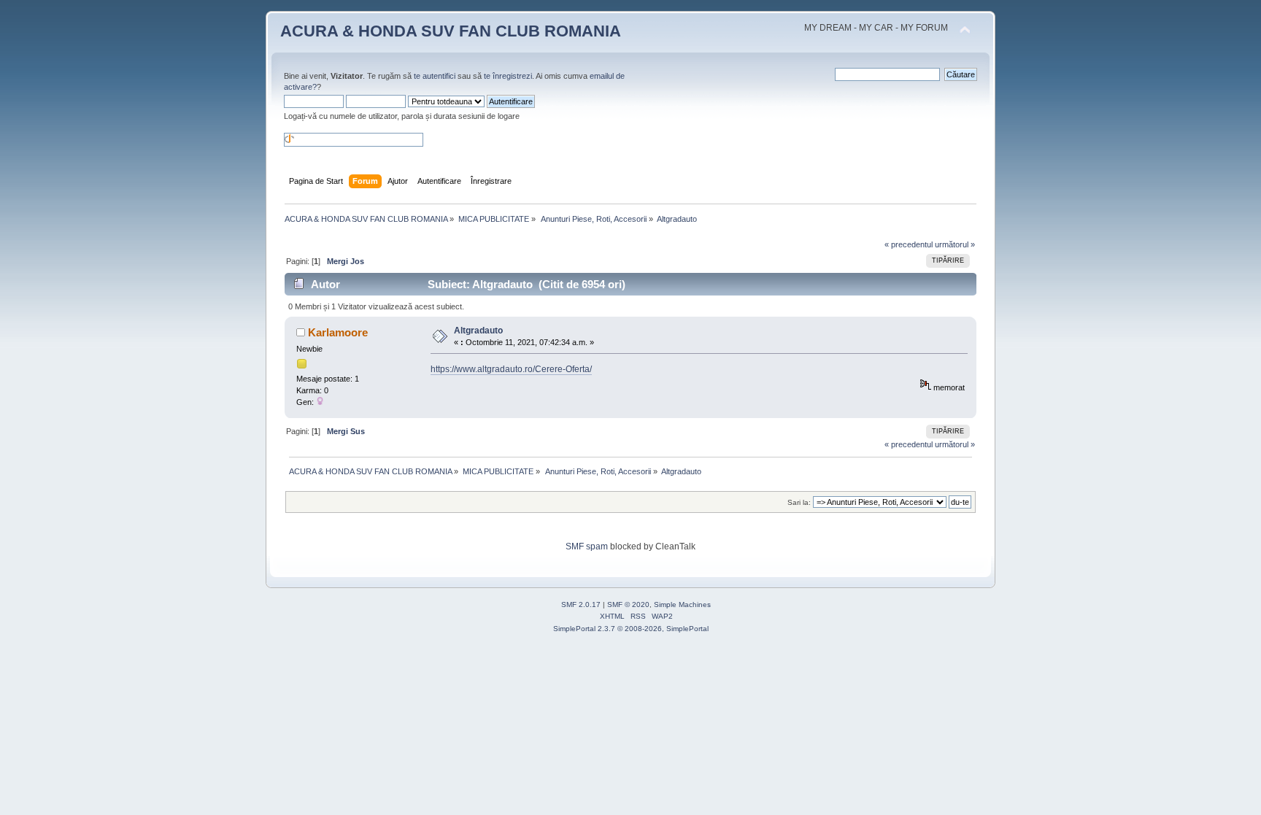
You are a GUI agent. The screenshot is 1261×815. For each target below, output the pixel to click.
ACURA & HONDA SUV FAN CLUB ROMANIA (450, 31)
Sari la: (799, 502)
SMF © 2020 (628, 604)
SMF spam (587, 546)
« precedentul (908, 244)
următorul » (955, 244)
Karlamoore (338, 332)
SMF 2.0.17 (581, 604)
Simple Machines (682, 604)
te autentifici (434, 76)
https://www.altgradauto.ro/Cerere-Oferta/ (511, 369)
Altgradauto (478, 330)
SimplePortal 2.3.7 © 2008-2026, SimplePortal (631, 629)
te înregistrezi (508, 76)
